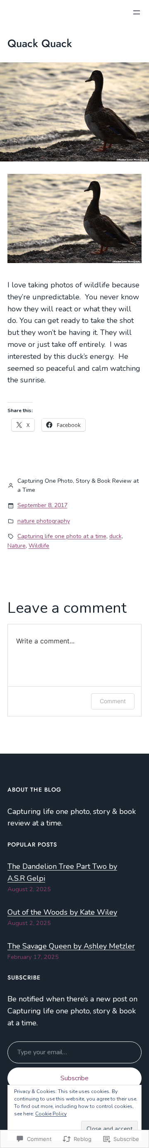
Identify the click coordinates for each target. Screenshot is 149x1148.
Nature (16, 546)
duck (115, 536)
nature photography (43, 521)
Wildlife (39, 546)
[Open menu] (137, 12)
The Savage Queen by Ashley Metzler (71, 946)
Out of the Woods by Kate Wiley (62, 912)
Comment (113, 700)
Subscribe (74, 1078)
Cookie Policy (51, 1113)
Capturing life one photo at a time (61, 536)
